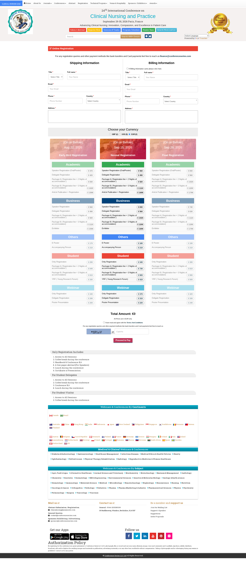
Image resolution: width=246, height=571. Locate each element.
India (90, 424)
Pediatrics (101, 488)
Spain (167, 440)
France (118, 436)
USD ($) (124, 134)
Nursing (175, 483)
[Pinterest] (161, 536)
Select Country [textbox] (93, 101)
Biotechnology (147, 473)
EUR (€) (133, 134)
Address (52, 108)
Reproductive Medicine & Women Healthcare (150, 459)
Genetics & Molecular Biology (147, 478)
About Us (37, 3)
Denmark (96, 436)
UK (68, 443)
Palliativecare (75, 459)
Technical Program (98, 3)
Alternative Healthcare (81, 473)
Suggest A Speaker (158, 510)
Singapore (153, 424)
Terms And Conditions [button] (135, 323)
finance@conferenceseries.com (175, 56)
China (67, 424)
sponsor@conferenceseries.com (64, 521)
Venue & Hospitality (118, 3)
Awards (153, 3)
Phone (51, 96)
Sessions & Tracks (112, 30)
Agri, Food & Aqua (60, 473)
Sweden (178, 440)
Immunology (72, 483)
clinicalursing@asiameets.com (63, 510)
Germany (130, 436)
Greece (141, 436)
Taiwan (191, 424)
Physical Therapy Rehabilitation (100, 459)
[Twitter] (137, 536)
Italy (174, 436)
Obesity (176, 454)
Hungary (152, 436)
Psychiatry (188, 488)
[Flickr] (169, 536)
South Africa (156, 440)
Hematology (57, 483)
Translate (203, 38)
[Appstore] (150, 36)
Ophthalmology (59, 459)
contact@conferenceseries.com (63, 515)
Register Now (94, 30)
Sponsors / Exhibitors (137, 3)
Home (28, 3)
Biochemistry (132, 473)
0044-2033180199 (114, 507)
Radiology (122, 459)
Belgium (66, 436)
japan (112, 424)
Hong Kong (78, 424)
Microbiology (116, 483)
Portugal (108, 440)
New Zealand (124, 424)
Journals (46, 3)
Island (182, 436)
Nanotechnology (132, 483)
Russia (131, 440)
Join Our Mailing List (159, 507)
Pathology (90, 488)
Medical (103, 483)
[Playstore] (146, 36)
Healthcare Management (107, 454)
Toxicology (82, 493)
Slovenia (142, 440)
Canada (55, 415)
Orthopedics (77, 488)
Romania (179, 424)
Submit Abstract (77, 30)
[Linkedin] (145, 536)
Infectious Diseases (130, 454)
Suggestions (155, 513)
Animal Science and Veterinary (108, 473)
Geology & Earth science (173, 478)
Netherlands (73, 440)
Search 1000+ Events (131, 36)
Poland (97, 440)
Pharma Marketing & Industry (132, 488)
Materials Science (88, 483)
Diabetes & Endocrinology (63, 454)
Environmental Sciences (120, 478)
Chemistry (56, 478)
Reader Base (148, 30)
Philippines (139, 424)
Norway (86, 440)
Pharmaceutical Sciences (159, 488)
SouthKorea (166, 424)
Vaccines (94, 493)
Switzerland (57, 443)
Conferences (59, 3)
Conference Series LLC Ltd (115, 555)
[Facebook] (129, 536)
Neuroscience (162, 483)
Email (51, 84)
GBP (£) (114, 134)
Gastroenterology (85, 454)
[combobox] (103, 101)
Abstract (72, 3)
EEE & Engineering (98, 478)
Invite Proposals (157, 516)
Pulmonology (58, 493)
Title (50, 72)
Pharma (112, 488)
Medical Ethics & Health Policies (156, 454)
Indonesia (101, 424)
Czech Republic (81, 436)
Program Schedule (131, 30)
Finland (108, 436)
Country (90, 96)
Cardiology (186, 473)
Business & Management (168, 473)
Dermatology (81, 478)
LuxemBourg (58, 440)
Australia (56, 424)
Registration (83, 3)
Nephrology (148, 483)
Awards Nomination (166, 30)
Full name (71, 72)
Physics (177, 488)
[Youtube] (153, 536)
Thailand (56, 427)
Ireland (164, 436)
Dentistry (68, 478)
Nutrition (185, 483)
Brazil (65, 415)
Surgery (70, 493)
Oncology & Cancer (60, 488)
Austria (55, 436)
